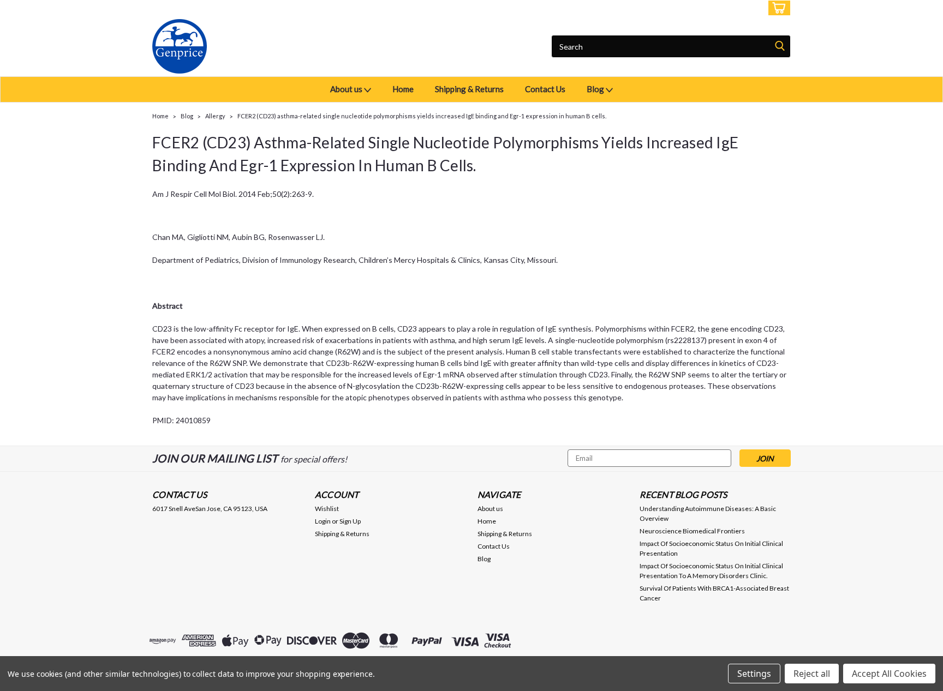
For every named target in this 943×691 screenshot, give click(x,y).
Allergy (215, 115)
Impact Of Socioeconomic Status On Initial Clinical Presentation (711, 548)
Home (403, 89)
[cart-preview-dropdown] (777, 8)
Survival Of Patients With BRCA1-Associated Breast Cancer (714, 593)
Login (709, 8)
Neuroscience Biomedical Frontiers (692, 531)
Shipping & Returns (469, 89)
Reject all (811, 674)
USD (225, 8)
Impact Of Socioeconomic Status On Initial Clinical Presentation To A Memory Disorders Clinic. (711, 571)
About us (347, 89)
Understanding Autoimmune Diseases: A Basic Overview (708, 513)
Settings (754, 674)
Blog (596, 89)
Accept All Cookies (889, 674)
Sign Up (744, 8)
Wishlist (327, 508)
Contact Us (545, 89)
